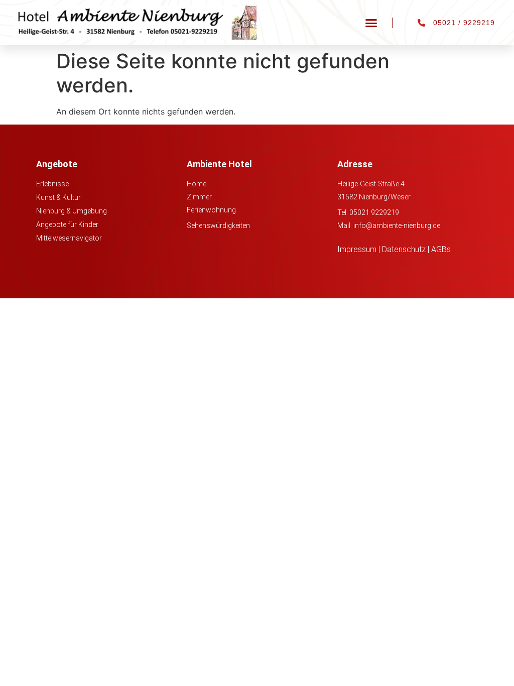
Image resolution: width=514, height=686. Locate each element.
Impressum (356, 249)
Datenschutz (404, 249)
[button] (371, 22)
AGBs (441, 249)
